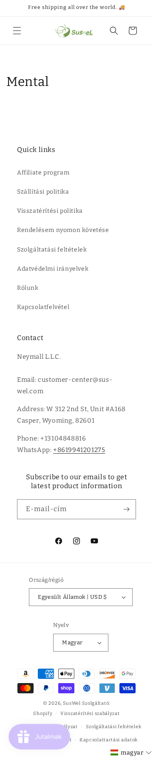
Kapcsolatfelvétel (43, 307)
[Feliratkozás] (126, 509)
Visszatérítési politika (50, 211)
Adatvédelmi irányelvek (52, 268)
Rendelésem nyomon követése (63, 230)
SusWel (72, 703)
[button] (17, 30)
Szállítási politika (43, 191)
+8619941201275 (79, 450)
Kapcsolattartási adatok (108, 740)
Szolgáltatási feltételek (52, 249)
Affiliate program (43, 172)
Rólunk (28, 288)
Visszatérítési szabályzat (90, 713)
